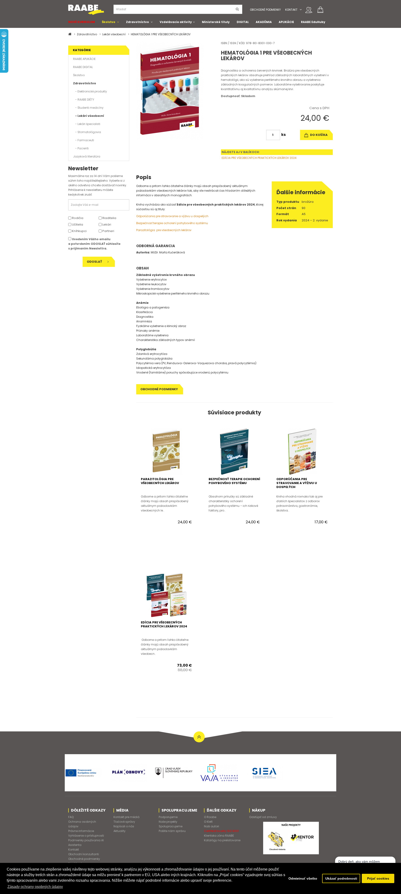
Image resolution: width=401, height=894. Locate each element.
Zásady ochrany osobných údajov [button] (35, 887)
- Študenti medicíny (88, 108)
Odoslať (95, 261)
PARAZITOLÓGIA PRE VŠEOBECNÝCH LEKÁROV (160, 481)
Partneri (108, 231)
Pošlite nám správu (172, 831)
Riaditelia (109, 218)
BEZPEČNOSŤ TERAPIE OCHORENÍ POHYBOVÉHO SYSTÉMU (234, 481)
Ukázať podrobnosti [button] (341, 878)
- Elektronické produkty (90, 91)
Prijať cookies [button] (378, 878)
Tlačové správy (124, 822)
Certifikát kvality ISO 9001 (221, 831)
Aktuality (119, 831)
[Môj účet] (308, 10)
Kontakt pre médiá (126, 817)
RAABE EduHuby (313, 22)
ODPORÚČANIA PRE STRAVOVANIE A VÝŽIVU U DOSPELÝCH (296, 483)
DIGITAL (243, 22)
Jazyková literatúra (86, 156)
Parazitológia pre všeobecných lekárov (163, 230)
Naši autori (211, 826)
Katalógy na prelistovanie (222, 840)
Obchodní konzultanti (83, 854)
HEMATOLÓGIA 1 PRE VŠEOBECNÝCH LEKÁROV (161, 34)
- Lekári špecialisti (86, 124)
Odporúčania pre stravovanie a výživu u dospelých (172, 216)
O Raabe (210, 817)
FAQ (71, 817)
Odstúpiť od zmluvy (263, 817)
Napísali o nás (123, 826)
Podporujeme (168, 817)
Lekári (106, 224)
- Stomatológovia (87, 132)
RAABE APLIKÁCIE (84, 59)
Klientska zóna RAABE (219, 836)
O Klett (208, 822)
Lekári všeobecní (114, 34)
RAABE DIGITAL (83, 67)
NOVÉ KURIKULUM (81, 22)
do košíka (318, 135)
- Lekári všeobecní (88, 116)
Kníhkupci (79, 231)
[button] (300, 10)
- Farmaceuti (83, 140)
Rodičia (77, 218)
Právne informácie (81, 831)
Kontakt (291, 10)
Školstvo (108, 22)
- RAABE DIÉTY (83, 100)
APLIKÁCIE (286, 22)
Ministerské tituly (216, 22)
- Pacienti (81, 148)
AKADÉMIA (264, 22)
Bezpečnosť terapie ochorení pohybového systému (172, 223)
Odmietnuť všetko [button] (302, 878)
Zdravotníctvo (137, 22)
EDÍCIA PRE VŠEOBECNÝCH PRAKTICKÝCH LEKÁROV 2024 (259, 158)
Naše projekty (168, 822)
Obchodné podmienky (265, 10)
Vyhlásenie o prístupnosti (86, 836)
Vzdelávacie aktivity (176, 22)
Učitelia (77, 224)
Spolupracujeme (170, 826)
